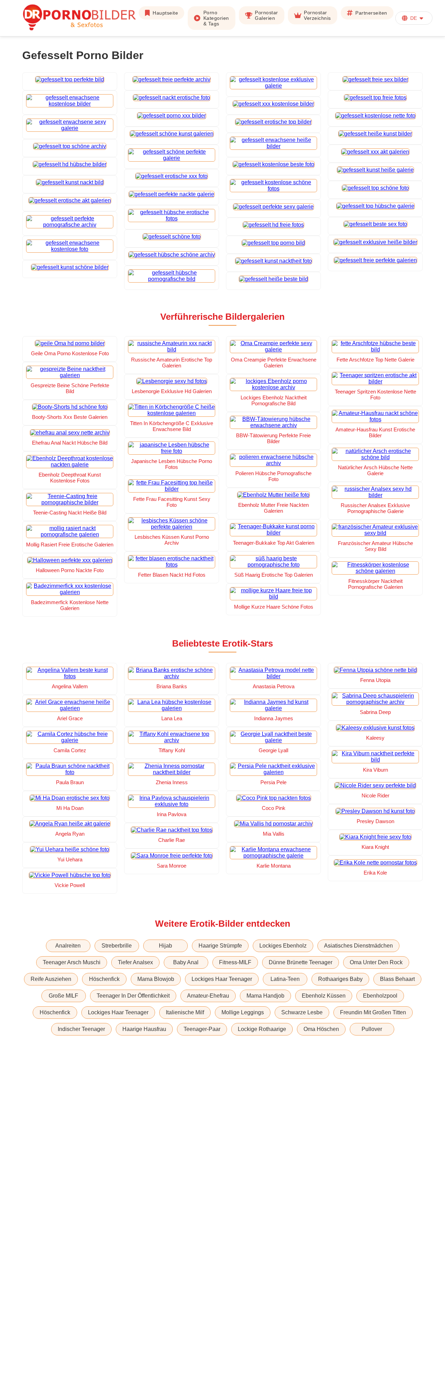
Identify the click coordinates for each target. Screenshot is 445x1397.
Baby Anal (186, 962)
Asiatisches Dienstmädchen (358, 946)
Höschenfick (104, 979)
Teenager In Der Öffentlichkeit (133, 996)
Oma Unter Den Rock (376, 962)
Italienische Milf (185, 1012)
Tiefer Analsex (135, 962)
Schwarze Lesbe (302, 1012)
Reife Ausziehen (51, 979)
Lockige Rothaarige (262, 1029)
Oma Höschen (321, 1029)
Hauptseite (165, 13)
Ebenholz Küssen (324, 996)
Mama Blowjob (155, 979)
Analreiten (68, 946)
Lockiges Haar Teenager (222, 979)
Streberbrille (117, 946)
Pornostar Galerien (266, 15)
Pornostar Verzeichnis (317, 15)
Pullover (372, 1029)
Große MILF (63, 996)
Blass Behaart (397, 979)
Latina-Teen (285, 979)
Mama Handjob (265, 996)
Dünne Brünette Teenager (300, 962)
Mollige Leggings (242, 1012)
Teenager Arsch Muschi (71, 962)
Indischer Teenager (81, 1029)
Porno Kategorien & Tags (216, 18)
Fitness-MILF (235, 962)
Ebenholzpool (380, 996)
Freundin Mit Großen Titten (373, 1012)
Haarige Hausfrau (144, 1029)
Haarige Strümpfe (220, 946)
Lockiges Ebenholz (283, 946)
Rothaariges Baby (340, 979)
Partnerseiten (371, 13)
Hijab (165, 946)
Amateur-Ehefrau (208, 996)
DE (413, 18)
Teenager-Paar (202, 1029)
